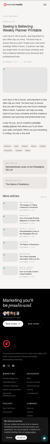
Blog (28, 378)
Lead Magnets (32, 393)
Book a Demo (11, 324)
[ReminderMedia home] (13, 5)
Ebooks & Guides (33, 382)
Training (30, 390)
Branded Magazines (10, 378)
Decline (9, 438)
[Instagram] (8, 366)
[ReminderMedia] (6, 343)
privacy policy (30, 432)
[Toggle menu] (45, 4)
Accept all (21, 438)
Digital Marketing (9, 382)
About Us (30, 408)
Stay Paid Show (9, 408)
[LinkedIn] (4, 366)
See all (44, 197)
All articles (11, 16)
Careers (30, 412)
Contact (30, 416)
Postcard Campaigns (11, 386)
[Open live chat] (44, 438)
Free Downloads (33, 386)
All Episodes (7, 412)
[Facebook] (13, 366)
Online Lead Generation (12, 390)
